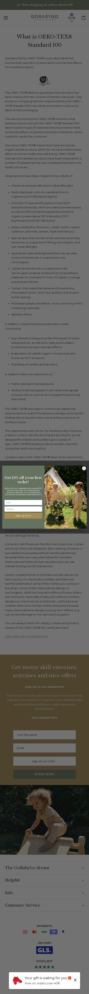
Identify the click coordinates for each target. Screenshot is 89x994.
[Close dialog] (84, 468)
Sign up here (23, 515)
